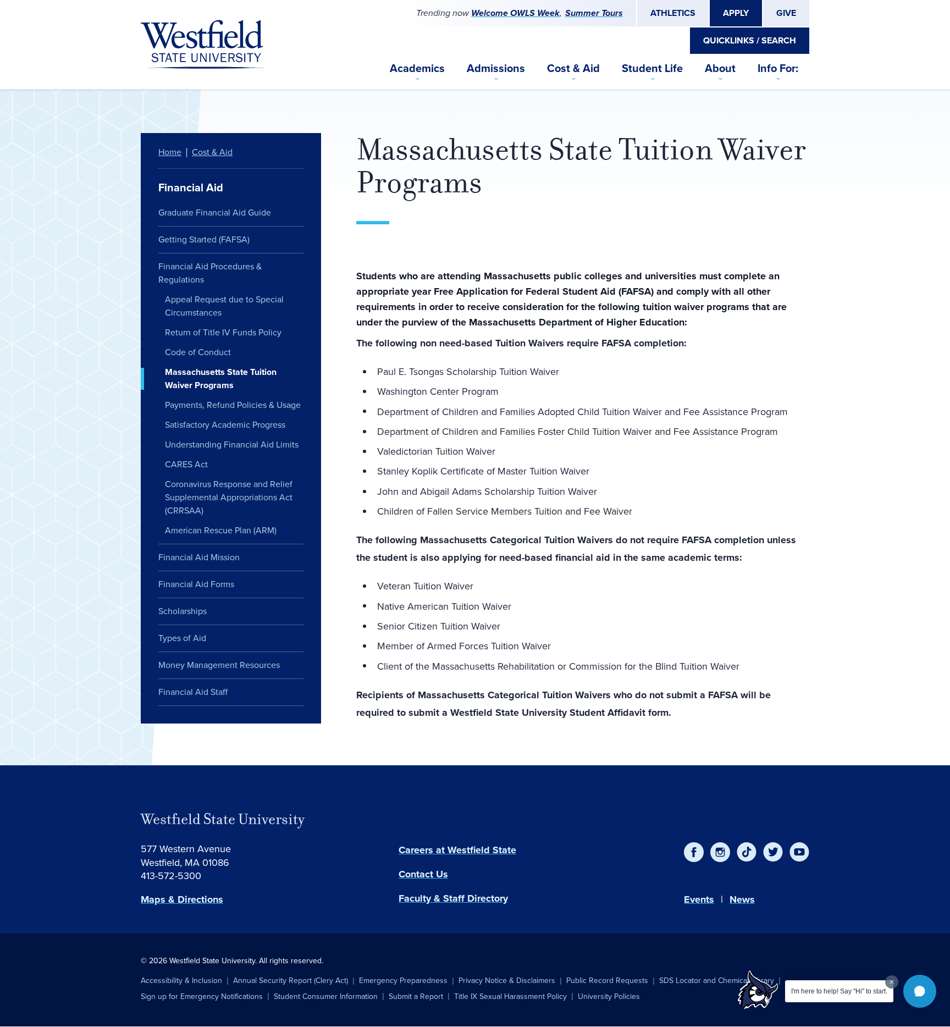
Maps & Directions (182, 899)
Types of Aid (182, 638)
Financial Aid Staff (193, 692)
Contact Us (423, 874)
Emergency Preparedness (403, 980)
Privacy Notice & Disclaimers (507, 980)
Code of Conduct (198, 352)
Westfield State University (223, 819)
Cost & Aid (573, 68)
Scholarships (182, 611)
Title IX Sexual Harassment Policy (510, 996)
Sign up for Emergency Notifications (202, 996)
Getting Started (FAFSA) (204, 239)
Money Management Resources (219, 665)
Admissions (496, 68)
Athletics (672, 13)
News (742, 899)
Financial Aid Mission (199, 557)
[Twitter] (773, 852)
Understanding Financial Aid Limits (232, 444)
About (720, 68)
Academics (417, 68)
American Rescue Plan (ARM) (221, 530)
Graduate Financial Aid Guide (214, 212)
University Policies (609, 996)
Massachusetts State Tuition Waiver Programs (221, 378)
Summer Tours (594, 13)
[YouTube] (799, 852)
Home (169, 152)
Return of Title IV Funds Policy (223, 332)
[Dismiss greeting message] (891, 982)
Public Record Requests (607, 980)
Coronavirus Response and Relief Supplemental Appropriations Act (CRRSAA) (228, 497)
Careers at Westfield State (457, 850)
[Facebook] (694, 852)
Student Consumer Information (326, 996)
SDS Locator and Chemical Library (716, 980)
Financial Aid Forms (196, 584)
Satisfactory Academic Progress (225, 424)
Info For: (778, 68)
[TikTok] (746, 852)
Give (786, 13)
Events (699, 899)
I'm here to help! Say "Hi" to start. (839, 991)
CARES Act (186, 464)
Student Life (652, 68)
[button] (919, 991)
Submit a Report (416, 996)
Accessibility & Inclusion (181, 980)
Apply (736, 13)
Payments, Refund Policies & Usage (233, 405)
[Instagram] (720, 852)
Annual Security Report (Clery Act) (290, 980)
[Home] (202, 44)
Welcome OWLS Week (515, 13)
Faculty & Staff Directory (453, 898)
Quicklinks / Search (749, 40)
